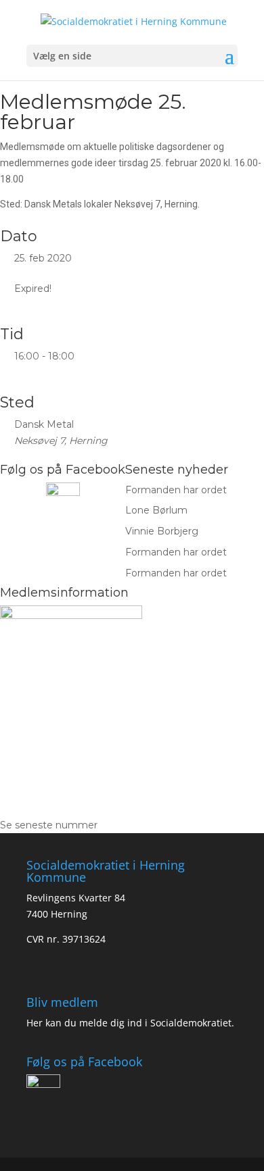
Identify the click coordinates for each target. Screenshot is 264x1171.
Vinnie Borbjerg (161, 531)
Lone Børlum (156, 510)
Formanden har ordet (176, 490)
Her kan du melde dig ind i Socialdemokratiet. (130, 1022)
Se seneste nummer (48, 825)
